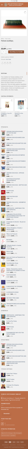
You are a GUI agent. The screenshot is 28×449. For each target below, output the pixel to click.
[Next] (27, 111)
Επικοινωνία (13, 444)
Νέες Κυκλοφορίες (17, 433)
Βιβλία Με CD (4, 433)
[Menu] (2, 4)
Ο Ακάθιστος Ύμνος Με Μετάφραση (6, 114)
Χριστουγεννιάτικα (5, 435)
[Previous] (1, 111)
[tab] (14, 73)
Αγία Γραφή (7, 38)
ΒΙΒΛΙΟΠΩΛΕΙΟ (5, 444)
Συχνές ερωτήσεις (21, 444)
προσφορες (13, 435)
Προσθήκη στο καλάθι (16, 51)
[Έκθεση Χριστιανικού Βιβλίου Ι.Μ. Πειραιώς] (14, 4)
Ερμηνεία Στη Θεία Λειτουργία (19, 114)
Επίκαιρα (10, 433)
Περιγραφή (4, 73)
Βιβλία (2, 38)
